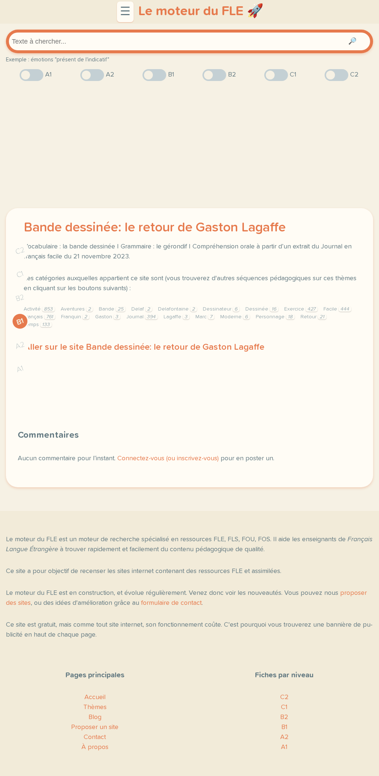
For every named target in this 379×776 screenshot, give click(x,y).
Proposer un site (94, 727)
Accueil (94, 697)
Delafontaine (176, 309)
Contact (95, 737)
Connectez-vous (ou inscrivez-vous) (168, 458)
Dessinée (260, 309)
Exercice (300, 309)
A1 (20, 369)
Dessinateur (220, 309)
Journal (141, 316)
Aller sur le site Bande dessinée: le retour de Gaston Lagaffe (144, 347)
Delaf (140, 309)
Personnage (274, 316)
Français (38, 316)
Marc (203, 316)
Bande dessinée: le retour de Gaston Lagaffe (155, 227)
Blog (94, 717)
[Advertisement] (189, 144)
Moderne (234, 316)
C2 (20, 251)
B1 (20, 321)
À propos (94, 747)
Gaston (106, 316)
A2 (20, 345)
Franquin (74, 316)
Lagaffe (176, 316)
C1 (20, 274)
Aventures (76, 309)
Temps (37, 324)
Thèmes (95, 707)
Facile (336, 309)
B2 (20, 298)
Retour (313, 316)
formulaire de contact (171, 603)
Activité (38, 309)
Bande (111, 309)
